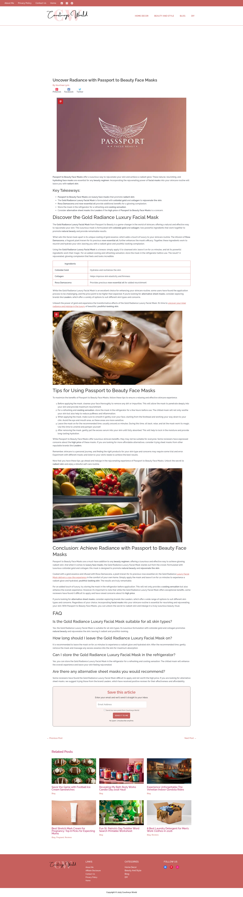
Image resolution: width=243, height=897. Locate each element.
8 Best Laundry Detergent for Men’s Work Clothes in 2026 (168, 829)
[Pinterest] (72, 3)
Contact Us (90, 874)
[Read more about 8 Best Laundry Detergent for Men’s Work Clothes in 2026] (169, 812)
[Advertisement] (121, 44)
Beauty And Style (133, 870)
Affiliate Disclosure (93, 871)
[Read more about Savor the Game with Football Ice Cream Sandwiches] (74, 771)
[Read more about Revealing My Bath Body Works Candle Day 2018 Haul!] (121, 771)
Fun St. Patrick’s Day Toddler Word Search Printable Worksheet (119, 829)
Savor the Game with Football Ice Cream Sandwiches (71, 788)
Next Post (190, 738)
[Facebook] (62, 3)
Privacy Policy (91, 877)
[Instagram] (67, 3)
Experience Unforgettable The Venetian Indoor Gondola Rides (165, 788)
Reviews (68, 837)
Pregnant (60, 837)
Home (88, 881)
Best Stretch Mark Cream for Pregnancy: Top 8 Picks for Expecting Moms (73, 831)
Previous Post (55, 738)
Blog (53, 793)
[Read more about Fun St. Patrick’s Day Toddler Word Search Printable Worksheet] (121, 812)
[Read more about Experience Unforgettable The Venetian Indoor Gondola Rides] (169, 771)
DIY (126, 877)
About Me (90, 867)
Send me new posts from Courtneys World (122, 710)
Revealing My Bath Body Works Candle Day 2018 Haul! (117, 788)
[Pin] (60, 101)
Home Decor (131, 867)
